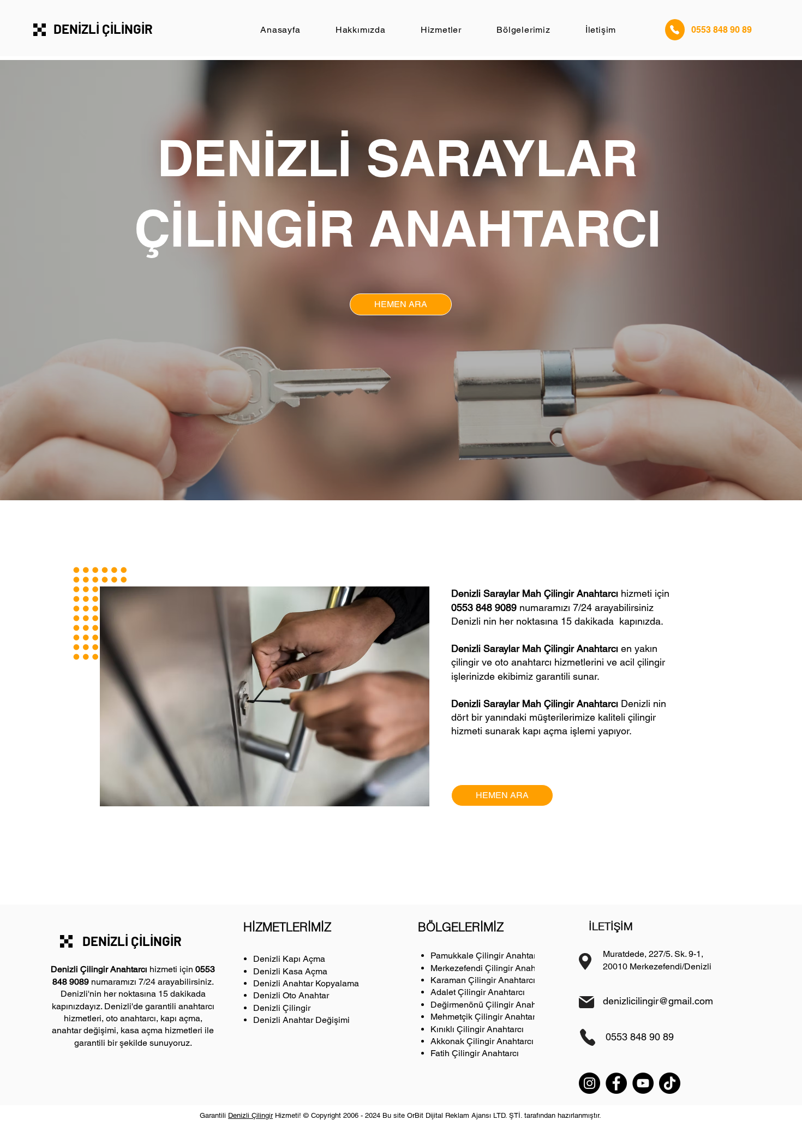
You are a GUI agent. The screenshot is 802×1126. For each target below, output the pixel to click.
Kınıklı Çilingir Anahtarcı (477, 1029)
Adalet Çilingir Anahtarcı (477, 992)
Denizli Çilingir (281, 1008)
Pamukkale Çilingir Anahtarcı (486, 955)
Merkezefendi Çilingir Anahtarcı (491, 968)
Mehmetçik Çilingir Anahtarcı (486, 1016)
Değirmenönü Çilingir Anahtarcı (491, 1004)
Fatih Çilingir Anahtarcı (474, 1053)
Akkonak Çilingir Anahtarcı (482, 1041)
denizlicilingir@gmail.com (658, 1001)
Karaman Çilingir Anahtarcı (482, 980)
